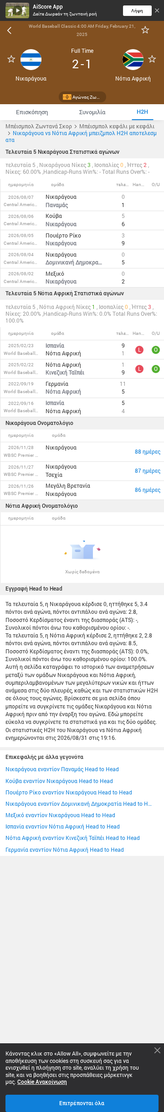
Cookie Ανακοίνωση (42, 1082)
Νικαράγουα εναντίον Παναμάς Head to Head (62, 769)
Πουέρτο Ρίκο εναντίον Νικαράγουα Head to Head (68, 792)
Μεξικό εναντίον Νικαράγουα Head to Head (60, 815)
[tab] (31, 112)
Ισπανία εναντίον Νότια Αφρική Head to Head (62, 826)
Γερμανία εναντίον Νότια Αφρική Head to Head (64, 849)
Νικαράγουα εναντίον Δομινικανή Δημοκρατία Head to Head (79, 803)
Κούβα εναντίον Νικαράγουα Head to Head (59, 781)
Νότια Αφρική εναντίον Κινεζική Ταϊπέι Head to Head (72, 837)
